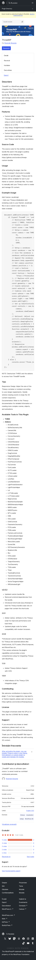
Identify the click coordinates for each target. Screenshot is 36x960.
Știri (3, 886)
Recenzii (7, 60)
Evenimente (23, 902)
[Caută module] (22, 22)
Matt (4, 919)
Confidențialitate (8, 893)
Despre (4, 883)
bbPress (6, 922)
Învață (4, 899)
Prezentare (23, 883)
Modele (21, 893)
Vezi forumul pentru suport (11, 871)
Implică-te (22, 899)
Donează (23, 906)
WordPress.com (8, 915)
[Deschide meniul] (33, 3)
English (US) (30, 810)
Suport (6, 75)
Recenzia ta (6, 857)
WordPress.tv (7, 909)
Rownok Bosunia (10, 43)
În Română (10, 934)
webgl (22, 819)
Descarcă (6, 48)
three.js (22, 815)
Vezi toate (30, 857)
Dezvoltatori (6, 906)
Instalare (7, 65)
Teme (21, 886)
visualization (29, 815)
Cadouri (22, 909)
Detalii (6, 55)
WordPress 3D (29, 819)
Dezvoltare (8, 70)
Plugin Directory (7, 8)
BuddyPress (7, 925)
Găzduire (5, 889)
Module (21, 889)
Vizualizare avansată (9, 824)
